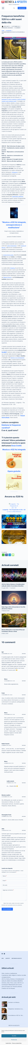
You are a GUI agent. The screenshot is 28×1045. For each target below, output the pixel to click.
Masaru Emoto (7, 277)
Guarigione (4, 27)
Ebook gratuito (22, 8)
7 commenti (12, 588)
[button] (3, 555)
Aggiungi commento (8, 890)
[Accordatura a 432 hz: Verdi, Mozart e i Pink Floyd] (4, 1017)
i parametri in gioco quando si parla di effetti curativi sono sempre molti (13, 99)
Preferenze (14, 1039)
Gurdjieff (4, 352)
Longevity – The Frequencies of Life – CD (14, 509)
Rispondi (24, 653)
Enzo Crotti (16, 446)
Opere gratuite (14, 471)
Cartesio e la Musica (13, 1002)
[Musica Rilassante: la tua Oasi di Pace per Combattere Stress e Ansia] (14, 620)
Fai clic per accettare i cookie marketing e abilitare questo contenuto (14, 521)
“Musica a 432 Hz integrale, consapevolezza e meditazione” (14, 225)
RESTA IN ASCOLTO (14, 1025)
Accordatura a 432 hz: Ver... (15, 1015)
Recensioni (10, 27)
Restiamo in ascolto (17, 958)
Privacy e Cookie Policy (17, 1043)
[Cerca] (14, 8)
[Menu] (3, 8)
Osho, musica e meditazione (9, 973)
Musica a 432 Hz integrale (14, 449)
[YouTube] (4, 953)
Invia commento (7, 909)
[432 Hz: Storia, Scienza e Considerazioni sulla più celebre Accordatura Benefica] (14, 575)
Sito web (5, 885)
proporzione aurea (8, 255)
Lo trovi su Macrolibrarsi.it (14, 511)
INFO (3, 958)
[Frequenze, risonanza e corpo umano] (4, 1010)
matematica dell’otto (17, 196)
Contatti (7, 958)
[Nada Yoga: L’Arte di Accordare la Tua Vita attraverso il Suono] (14, 598)
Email (4, 880)
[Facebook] (2, 953)
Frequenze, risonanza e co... (15, 1009)
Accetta (14, 1035)
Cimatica (12, 268)
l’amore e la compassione (17, 357)
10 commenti (17, 27)
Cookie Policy (8, 1043)
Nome (5, 876)
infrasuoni (15, 172)
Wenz (5, 679)
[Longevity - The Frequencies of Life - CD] (14, 505)
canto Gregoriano (12, 245)
